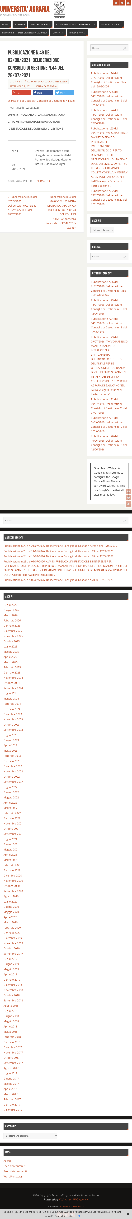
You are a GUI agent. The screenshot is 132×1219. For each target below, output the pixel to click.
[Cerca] (124, 48)
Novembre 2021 (13, 823)
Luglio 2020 (10, 901)
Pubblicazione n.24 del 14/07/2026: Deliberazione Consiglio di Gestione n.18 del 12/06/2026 (58, 556)
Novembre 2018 (13, 990)
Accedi (7, 1161)
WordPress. (78, 1206)
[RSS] (128, 504)
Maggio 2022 (11, 797)
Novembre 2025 (13, 636)
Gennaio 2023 (12, 761)
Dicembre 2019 (13, 938)
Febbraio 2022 (12, 813)
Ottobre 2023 (12, 724)
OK (79, 1216)
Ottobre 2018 (12, 995)
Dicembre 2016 (13, 1110)
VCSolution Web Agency (73, 1199)
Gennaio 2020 (12, 933)
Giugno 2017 (11, 1078)
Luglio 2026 (10, 605)
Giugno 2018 (11, 1016)
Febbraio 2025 (12, 667)
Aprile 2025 (10, 657)
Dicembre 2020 (13, 875)
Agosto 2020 (11, 896)
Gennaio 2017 (12, 1104)
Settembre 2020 (13, 891)
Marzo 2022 (11, 808)
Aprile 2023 (10, 745)
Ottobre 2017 (12, 1057)
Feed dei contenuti (15, 1166)
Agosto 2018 (11, 1005)
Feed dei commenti (15, 1171)
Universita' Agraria (25, 9)
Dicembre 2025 (13, 631)
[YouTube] (128, 491)
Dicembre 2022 (13, 766)
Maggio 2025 (11, 651)
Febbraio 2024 (12, 704)
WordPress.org (13, 1176)
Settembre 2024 (13, 688)
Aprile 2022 (10, 802)
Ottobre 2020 (12, 886)
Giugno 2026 (11, 610)
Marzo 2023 (11, 750)
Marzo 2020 (11, 922)
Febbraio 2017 (12, 1099)
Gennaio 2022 (12, 818)
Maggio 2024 (11, 698)
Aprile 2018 (10, 1026)
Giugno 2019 (11, 964)
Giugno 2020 (11, 907)
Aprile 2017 (10, 1089)
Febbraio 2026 (12, 620)
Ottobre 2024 (12, 683)
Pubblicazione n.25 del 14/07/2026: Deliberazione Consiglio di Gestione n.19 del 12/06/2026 (58, 551)
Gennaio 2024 (12, 709)
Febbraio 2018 (12, 1037)
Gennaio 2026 (12, 625)
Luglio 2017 (10, 1073)
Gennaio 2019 (12, 979)
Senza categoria (46, 86)
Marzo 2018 (11, 1031)
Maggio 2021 (11, 849)
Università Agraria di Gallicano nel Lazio (40, 81)
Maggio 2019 (11, 969)
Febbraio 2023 (12, 756)
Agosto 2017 (11, 1068)
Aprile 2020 (10, 917)
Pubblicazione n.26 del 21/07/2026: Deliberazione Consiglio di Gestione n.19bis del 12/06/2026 (60, 546)
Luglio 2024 (10, 693)
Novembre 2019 (13, 943)
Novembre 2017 (13, 1052)
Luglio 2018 (10, 1011)
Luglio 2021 (10, 839)
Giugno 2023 (11, 740)
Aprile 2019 (10, 974)
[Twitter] (128, 497)
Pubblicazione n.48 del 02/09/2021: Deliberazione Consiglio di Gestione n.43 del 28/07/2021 (22, 205)
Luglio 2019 (10, 959)
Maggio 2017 (11, 1083)
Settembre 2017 (13, 1063)
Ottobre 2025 (12, 641)
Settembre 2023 (13, 730)
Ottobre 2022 (12, 776)
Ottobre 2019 (12, 948)
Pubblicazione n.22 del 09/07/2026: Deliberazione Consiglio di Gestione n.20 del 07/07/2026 (58, 580)
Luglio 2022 (10, 787)
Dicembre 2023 (13, 714)
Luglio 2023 (10, 735)
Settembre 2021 (13, 834)
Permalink (43, 180)
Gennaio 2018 (12, 1042)
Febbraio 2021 (12, 865)
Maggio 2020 (11, 912)
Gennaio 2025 (12, 672)
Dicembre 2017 (13, 1047)
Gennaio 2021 (12, 870)
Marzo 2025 (11, 662)
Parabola (65, 1206)
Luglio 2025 (10, 646)
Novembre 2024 (13, 677)
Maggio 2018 (11, 1021)
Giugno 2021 (11, 844)
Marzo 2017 (11, 1094)
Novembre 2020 (13, 880)
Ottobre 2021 (12, 828)
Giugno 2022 (11, 792)
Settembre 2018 (13, 1000)
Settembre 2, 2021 (21, 86)
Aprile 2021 (10, 854)
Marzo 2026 (11, 615)
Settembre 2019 (13, 953)
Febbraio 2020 (12, 927)
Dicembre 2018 (13, 985)
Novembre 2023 (13, 719)
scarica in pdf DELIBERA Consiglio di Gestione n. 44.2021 (41, 100)
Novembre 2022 (13, 771)
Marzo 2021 (11, 860)
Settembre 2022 (13, 782)
